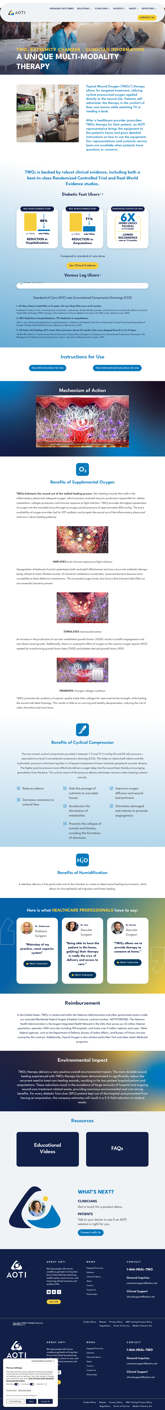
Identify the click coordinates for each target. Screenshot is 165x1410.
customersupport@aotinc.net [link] (142, 1283)
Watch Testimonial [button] (38, 964)
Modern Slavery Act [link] (142, 1326)
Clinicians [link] (101, 9)
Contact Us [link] (147, 18)
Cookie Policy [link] (89, 1322)
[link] (16, 12)
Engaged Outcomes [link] (62, 9)
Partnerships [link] (92, 1294)
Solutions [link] (83, 9)
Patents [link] (102, 1322)
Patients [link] (118, 9)
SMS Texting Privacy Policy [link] (139, 1322)
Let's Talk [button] (53, 1302)
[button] (49, 1292)
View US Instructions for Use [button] (48, 368)
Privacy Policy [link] (116, 1322)
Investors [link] (148, 9)
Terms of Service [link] (121, 1326)
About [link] (132, 9)
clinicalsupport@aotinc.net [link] (141, 1297)
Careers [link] (90, 1286)
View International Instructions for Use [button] (117, 368)
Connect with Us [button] (91, 1232)
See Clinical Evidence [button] (82, 265)
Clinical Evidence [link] (94, 1277)
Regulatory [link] (105, 1326)
